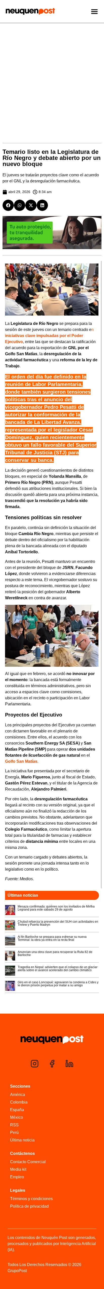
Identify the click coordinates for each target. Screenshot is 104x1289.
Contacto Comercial (28, 1162)
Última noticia (22, 1140)
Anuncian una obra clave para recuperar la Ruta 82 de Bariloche (55, 953)
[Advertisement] (52, 78)
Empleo (17, 1177)
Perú (14, 1132)
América (17, 1094)
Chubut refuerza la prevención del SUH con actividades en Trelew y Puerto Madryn (58, 923)
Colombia (19, 1102)
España (17, 1110)
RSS (14, 1125)
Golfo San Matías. (21, 761)
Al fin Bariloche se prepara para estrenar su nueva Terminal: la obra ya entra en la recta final (52, 938)
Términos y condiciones (31, 1199)
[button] (8, 205)
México (16, 1117)
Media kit (18, 1169)
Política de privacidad (29, 1206)
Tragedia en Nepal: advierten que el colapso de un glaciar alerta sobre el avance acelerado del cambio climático (57, 968)
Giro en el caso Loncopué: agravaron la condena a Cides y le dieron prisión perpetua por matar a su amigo (58, 984)
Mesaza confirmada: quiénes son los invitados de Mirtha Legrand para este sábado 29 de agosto (56, 908)
